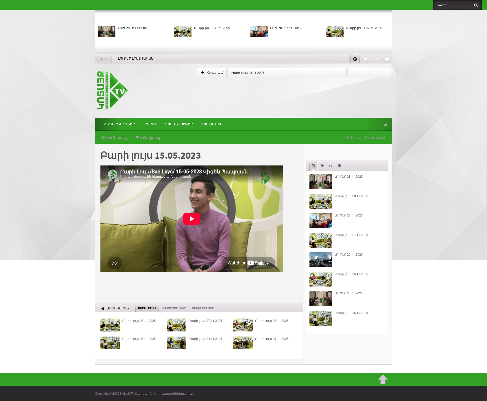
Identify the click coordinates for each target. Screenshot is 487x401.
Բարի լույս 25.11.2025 (139, 339)
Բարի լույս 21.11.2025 (272, 339)
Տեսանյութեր (179, 124)
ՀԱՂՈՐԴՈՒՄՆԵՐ (119, 124)
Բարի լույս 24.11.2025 (205, 339)
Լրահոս (150, 124)
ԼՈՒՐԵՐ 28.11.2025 (133, 28)
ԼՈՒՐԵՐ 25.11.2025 (349, 293)
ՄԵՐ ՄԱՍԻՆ (211, 124)
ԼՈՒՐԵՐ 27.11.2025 (285, 28)
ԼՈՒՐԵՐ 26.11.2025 (349, 254)
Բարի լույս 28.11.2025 (212, 28)
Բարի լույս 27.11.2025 (364, 28)
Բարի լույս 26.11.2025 (272, 321)
